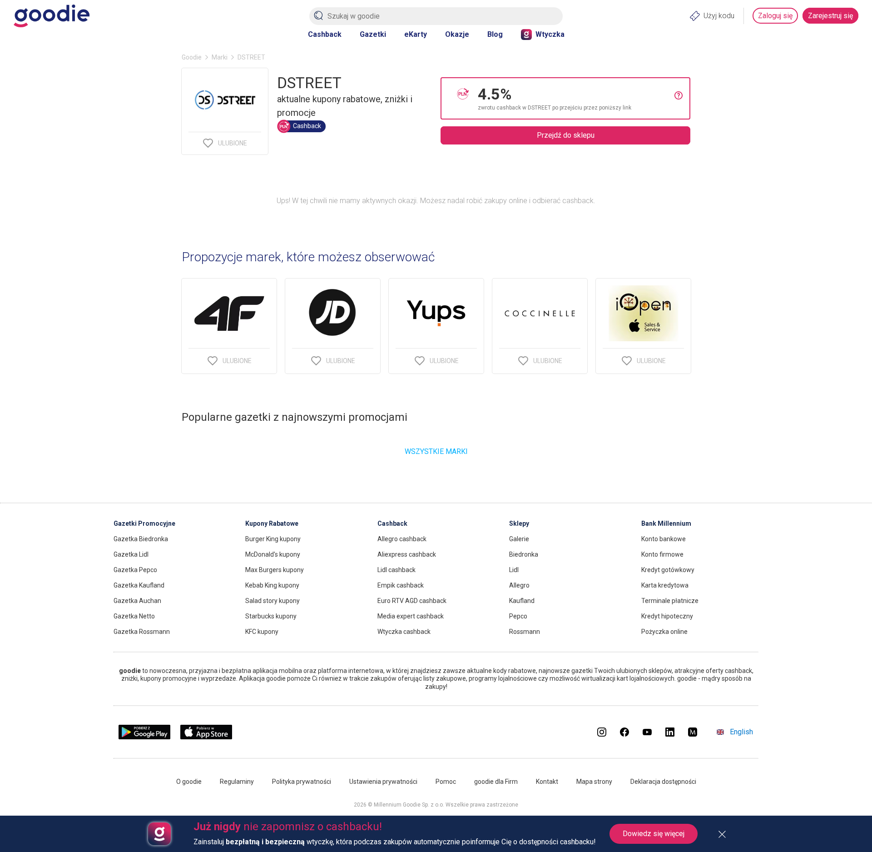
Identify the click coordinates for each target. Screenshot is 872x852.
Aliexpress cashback (406, 554)
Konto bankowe (663, 539)
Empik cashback (400, 585)
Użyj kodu (719, 15)
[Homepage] (51, 16)
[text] (576, 98)
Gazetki (373, 34)
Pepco (518, 616)
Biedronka (523, 554)
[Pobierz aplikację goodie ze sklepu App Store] (206, 736)
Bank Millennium (666, 523)
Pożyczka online (664, 631)
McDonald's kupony (272, 554)
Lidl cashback (396, 569)
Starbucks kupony (271, 616)
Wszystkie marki (436, 451)
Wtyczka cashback (404, 631)
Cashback (325, 34)
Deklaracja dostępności (663, 781)
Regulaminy (237, 781)
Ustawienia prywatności (383, 781)
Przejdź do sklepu (566, 135)
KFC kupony (261, 631)
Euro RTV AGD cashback (411, 600)
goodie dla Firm (496, 781)
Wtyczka (550, 34)
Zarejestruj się (830, 15)
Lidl (514, 569)
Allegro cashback (401, 539)
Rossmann (524, 631)
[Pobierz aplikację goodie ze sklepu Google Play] (144, 736)
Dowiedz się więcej (653, 833)
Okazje (457, 34)
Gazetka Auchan (137, 600)
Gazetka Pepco (135, 569)
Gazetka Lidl (131, 554)
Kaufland (522, 600)
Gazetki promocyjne (144, 523)
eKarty (415, 34)
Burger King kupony (273, 539)
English (741, 731)
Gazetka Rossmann (142, 631)
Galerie (519, 539)
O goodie (189, 781)
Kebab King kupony (272, 585)
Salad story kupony (272, 600)
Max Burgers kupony (274, 569)
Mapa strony (594, 781)
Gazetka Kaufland (139, 585)
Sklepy (519, 523)
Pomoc (446, 781)
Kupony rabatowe (271, 523)
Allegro (519, 585)
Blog (495, 34)
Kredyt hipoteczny (667, 616)
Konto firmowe (662, 554)
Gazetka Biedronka (141, 539)
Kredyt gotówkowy (667, 569)
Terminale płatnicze (670, 600)
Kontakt (547, 781)
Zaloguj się (775, 15)
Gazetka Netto (134, 616)
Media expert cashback (410, 616)
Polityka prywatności (301, 781)
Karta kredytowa (665, 585)
